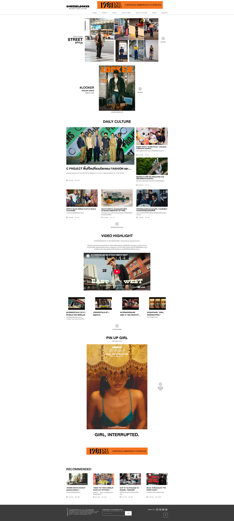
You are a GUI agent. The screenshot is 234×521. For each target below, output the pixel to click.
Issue (114, 13)
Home (94, 13)
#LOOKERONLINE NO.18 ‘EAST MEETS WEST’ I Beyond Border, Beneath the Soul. (117, 241)
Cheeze (154, 506)
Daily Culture (141, 13)
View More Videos (117, 329)
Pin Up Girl (126, 13)
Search (165, 13)
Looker (160, 506)
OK (128, 513)
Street (104, 13)
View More (163, 42)
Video (154, 13)
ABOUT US (151, 509)
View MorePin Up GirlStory (160, 388)
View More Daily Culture (117, 227)
